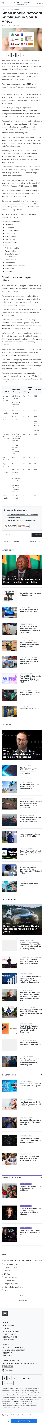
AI (4, 748)
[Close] (41, 1415)
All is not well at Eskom (29, 709)
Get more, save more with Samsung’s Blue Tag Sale (30, 1085)
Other (6, 1290)
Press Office (9, 1326)
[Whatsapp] (14, 1378)
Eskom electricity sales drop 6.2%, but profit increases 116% (29, 786)
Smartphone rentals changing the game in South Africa (29, 661)
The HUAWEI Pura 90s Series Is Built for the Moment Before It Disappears (29, 1029)
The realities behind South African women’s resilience (31, 1188)
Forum (6, 1328)
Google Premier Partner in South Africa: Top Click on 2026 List (31, 853)
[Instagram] (29, 1378)
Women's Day (25, 1184)
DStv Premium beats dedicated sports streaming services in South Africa (29, 771)
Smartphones (25, 657)
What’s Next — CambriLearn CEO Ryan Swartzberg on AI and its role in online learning (21, 754)
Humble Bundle (10, 1277)
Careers (7, 1356)
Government (24, 1007)
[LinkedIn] (13, 55)
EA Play (7, 1274)
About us (7, 1344)
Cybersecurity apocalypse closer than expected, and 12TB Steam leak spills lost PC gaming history (31, 946)
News (5, 1323)
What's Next (9, 1334)
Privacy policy (10, 1360)
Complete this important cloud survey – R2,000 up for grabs (30, 1122)
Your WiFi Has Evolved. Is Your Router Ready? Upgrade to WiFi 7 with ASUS (30, 679)
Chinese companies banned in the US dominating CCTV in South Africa (31, 870)
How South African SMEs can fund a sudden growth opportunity (31, 1104)
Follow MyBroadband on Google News (21, 520)
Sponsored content (13, 1350)
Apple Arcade (9, 1280)
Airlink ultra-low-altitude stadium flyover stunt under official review (30, 819)
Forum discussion (31, 541)
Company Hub (9, 1337)
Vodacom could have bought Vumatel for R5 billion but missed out (29, 961)
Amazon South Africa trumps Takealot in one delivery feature (29, 644)
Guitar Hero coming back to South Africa (30, 594)
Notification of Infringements (19, 1363)
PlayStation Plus (10, 1267)
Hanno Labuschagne (11, 25)
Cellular (6, 9)
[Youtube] (24, 1378)
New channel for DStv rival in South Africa (31, 693)
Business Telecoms (27, 957)
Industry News (26, 624)
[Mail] (23, 55)
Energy (6, 576)
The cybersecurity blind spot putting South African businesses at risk (31, 1140)
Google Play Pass (11, 1284)
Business (23, 640)
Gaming (22, 591)
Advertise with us (12, 1347)
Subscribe (37, 535)
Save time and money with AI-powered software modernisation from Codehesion (31, 804)
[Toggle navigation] (2, 3)
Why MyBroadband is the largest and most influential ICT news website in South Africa (30, 979)
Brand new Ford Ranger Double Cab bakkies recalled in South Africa (21, 929)
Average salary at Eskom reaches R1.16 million (30, 835)
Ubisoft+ (7, 1271)
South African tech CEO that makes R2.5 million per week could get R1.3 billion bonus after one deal (29, 996)
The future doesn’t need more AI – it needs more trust (30, 1232)
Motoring (23, 815)
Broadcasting (25, 607)
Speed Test (8, 1340)
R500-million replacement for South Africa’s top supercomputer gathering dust (31, 1012)
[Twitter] (9, 55)
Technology (24, 940)
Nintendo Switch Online (14, 1287)
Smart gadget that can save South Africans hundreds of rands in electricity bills (29, 1062)
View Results (22, 1301)
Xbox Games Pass (11, 1264)
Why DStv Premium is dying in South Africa (29, 611)
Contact (7, 1353)
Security (23, 865)
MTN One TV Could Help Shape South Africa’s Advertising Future (30, 1158)
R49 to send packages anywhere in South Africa (30, 1043)
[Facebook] (4, 1378)
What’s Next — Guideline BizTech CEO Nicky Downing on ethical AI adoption (30, 1211)
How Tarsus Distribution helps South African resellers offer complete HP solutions (30, 629)
